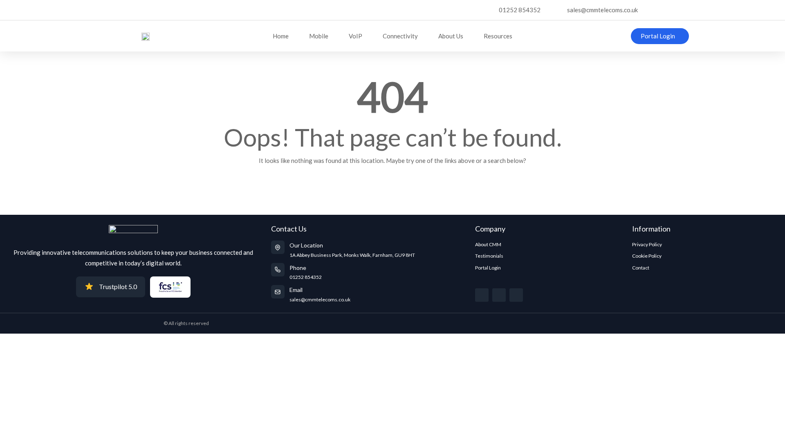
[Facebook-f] (499, 295)
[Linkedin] (516, 295)
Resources (498, 36)
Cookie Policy (647, 256)
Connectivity (400, 36)
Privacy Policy (647, 244)
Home (281, 36)
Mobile (318, 36)
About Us (450, 36)
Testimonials (489, 256)
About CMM (488, 244)
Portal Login (488, 268)
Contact (640, 268)
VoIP (355, 36)
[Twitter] (482, 295)
